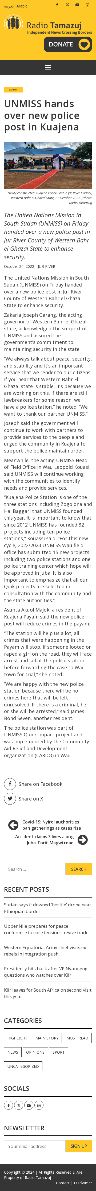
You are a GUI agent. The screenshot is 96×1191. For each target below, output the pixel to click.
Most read (77, 1038)
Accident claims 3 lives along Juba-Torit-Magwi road (44, 840)
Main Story (46, 1038)
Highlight (17, 1038)
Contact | (64, 1182)
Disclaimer (83, 1182)
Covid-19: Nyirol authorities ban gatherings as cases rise (51, 825)
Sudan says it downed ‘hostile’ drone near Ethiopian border (47, 908)
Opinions (35, 1052)
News (13, 90)
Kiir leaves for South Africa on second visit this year (47, 993)
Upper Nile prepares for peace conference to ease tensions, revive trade (46, 929)
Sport (59, 1052)
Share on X (31, 798)
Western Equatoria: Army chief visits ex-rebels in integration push (46, 950)
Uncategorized (23, 1066)
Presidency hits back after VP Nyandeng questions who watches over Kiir (45, 971)
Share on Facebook (40, 784)
